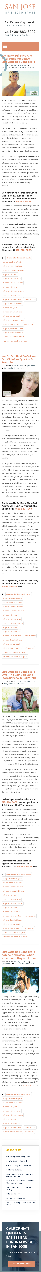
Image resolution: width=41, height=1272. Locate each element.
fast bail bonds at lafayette (12, 262)
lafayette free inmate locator (13, 320)
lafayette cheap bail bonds (12, 303)
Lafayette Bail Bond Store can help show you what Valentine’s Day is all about (20, 955)
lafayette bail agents (10, 274)
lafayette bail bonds (10, 287)
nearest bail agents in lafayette (14, 337)
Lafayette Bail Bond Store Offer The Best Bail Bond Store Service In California (19, 675)
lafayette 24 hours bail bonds (13, 270)
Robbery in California (14, 1170)
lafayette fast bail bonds (11, 316)
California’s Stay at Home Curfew (18, 1165)
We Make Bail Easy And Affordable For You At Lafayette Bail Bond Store (18, 58)
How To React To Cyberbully (16, 1161)
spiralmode (6, 67)
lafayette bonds (30, 299)
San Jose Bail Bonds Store (24, 67)
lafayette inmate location (12, 324)
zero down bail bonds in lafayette (15, 341)
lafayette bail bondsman (11, 295)
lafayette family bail (10, 308)
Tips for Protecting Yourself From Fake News (20, 1204)
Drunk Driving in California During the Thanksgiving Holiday (20, 1182)
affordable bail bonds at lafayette (18, 258)
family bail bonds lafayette (12, 598)
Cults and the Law (13, 1194)
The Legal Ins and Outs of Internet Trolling (19, 1188)
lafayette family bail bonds (12, 312)
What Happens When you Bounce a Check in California (19, 1175)
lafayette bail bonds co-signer (13, 291)
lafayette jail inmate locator (13, 328)
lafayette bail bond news (12, 279)
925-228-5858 (23, 201)
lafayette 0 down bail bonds (13, 266)
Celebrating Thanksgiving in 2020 (18, 1157)
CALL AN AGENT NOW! (22, 1264)
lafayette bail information (12, 299)
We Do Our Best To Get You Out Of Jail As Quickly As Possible (19, 359)
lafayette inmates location (12, 648)
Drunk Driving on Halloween (16, 1198)
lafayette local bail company (13, 333)
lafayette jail (28, 324)
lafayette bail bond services (13, 283)
